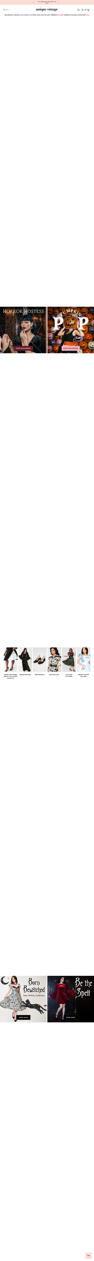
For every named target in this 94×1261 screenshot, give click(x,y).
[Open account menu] (82, 10)
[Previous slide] (34, 2)
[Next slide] (59, 2)
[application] (88, 1255)
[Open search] (79, 10)
